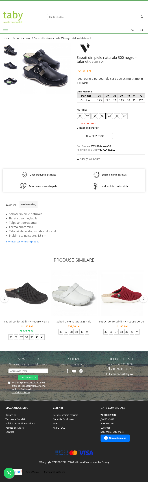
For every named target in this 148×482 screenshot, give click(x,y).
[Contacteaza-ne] (132, 29)
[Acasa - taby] (22, 17)
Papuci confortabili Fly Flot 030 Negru (26, 321)
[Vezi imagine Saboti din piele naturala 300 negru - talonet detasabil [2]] (10, 80)
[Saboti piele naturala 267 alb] (74, 293)
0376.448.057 (121, 369)
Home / (7, 38)
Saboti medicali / (23, 38)
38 (94, 116)
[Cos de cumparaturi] (141, 29)
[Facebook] (67, 371)
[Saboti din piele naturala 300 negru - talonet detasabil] (45, 68)
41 (117, 116)
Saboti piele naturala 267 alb (73, 321)
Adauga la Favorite (89, 159)
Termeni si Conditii (15, 419)
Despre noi (11, 415)
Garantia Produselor (64, 419)
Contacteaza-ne (117, 438)
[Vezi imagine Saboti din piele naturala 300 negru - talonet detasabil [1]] (10, 65)
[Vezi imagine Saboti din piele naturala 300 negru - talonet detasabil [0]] (10, 50)
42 (124, 116)
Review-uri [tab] (28, 204)
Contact (9, 431)
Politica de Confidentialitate (22, 390)
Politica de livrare (14, 427)
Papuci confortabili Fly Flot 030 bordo (121, 321)
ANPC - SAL (59, 427)
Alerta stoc (96, 136)
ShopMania (32, 472)
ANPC (56, 423)
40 (109, 116)
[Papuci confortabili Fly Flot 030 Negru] (26, 293)
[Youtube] (74, 371)
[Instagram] (81, 371)
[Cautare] (142, 17)
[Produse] (6, 30)
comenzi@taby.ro (121, 374)
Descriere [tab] (10, 204)
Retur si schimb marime (65, 415)
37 (87, 116)
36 (80, 116)
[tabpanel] (45, 68)
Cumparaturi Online (54, 472)
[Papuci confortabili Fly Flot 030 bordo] (121, 293)
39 (102, 116)
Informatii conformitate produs (22, 241)
